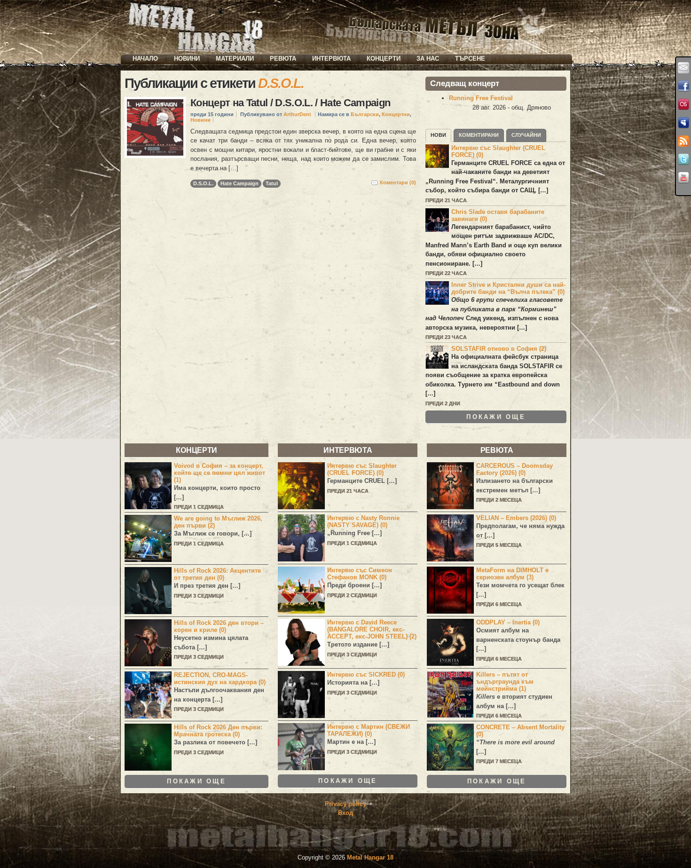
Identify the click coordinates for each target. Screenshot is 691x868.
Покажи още (496, 416)
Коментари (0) (398, 182)
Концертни (396, 114)
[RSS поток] (683, 141)
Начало (145, 58)
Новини (187, 58)
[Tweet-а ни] (683, 159)
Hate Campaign (239, 183)
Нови (438, 135)
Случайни (526, 135)
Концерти (383, 58)
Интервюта (331, 58)
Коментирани (479, 135)
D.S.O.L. (203, 183)
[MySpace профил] (683, 122)
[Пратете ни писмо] (683, 67)
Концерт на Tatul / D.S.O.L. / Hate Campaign (290, 103)
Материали (235, 58)
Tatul (272, 183)
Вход (345, 812)
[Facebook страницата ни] (683, 86)
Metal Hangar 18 (370, 857)
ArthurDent (297, 114)
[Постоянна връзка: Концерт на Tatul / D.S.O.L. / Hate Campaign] (155, 127)
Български (365, 114)
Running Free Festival (481, 98)
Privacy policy (345, 803)
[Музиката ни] (683, 104)
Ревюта (283, 58)
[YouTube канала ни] (683, 177)
